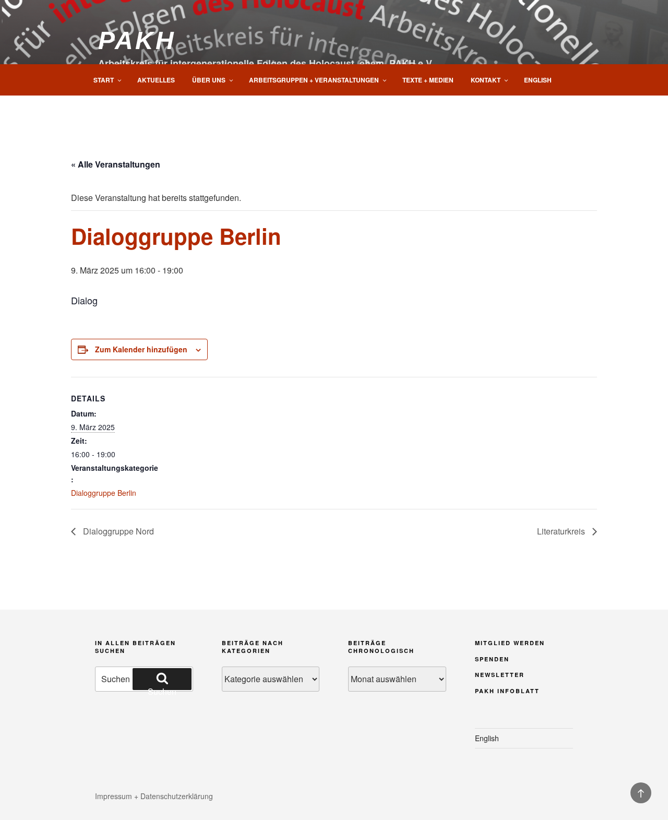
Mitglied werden (510, 643)
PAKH (136, 40)
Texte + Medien (428, 80)
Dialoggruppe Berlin (103, 493)
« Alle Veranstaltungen (115, 164)
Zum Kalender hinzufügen (141, 349)
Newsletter (499, 675)
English (538, 80)
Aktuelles (156, 80)
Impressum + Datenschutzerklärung (154, 796)
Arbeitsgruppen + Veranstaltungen (314, 80)
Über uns (208, 80)
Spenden (492, 659)
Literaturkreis (562, 531)
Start (103, 80)
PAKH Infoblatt (507, 691)
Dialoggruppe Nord (117, 531)
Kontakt (485, 80)
